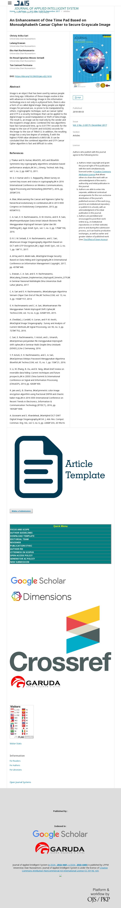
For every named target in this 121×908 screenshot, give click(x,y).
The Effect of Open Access (95, 239)
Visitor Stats (16, 743)
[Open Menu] (10, 3)
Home (12, 11)
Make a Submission (21, 511)
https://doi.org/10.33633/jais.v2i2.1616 (33, 76)
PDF (79, 97)
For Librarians (16, 769)
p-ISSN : (72, 864)
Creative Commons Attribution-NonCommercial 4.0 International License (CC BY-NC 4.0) (65, 869)
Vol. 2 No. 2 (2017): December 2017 (45, 11)
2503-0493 (82, 864)
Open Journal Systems (20, 782)
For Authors (15, 765)
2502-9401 (62, 864)
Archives (22, 11)
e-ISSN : (53, 864)
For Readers (15, 760)
